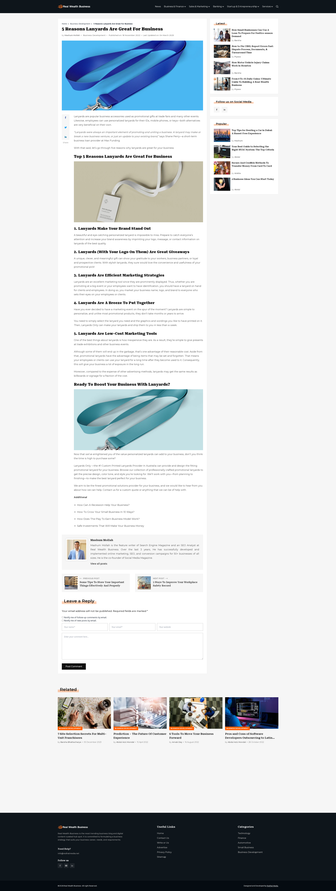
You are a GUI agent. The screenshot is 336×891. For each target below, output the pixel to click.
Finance (242, 838)
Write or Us (163, 843)
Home (64, 23)
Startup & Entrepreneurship (242, 6)
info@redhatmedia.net (68, 853)
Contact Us (163, 838)
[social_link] (217, 110)
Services (266, 6)
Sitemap (161, 857)
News (158, 6)
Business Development (80, 23)
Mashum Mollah (72, 35)
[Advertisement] (136, 790)
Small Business (246, 847)
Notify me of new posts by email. (80, 620)
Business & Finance (174, 6)
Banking (217, 6)
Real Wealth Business (72, 886)
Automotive (244, 843)
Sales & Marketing (198, 6)
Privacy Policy (164, 852)
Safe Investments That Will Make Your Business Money (110, 525)
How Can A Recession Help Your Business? (103, 504)
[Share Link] (65, 117)
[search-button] (277, 6)
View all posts (98, 563)
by (236, 40)
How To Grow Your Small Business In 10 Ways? (106, 511)
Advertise (162, 847)
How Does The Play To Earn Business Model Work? (108, 518)
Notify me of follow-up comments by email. (85, 617)
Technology (244, 833)
